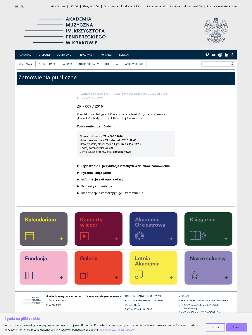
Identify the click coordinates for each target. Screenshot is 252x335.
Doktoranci (64, 54)
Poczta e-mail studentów (222, 6)
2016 (100, 97)
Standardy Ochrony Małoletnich (201, 311)
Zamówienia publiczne (94, 93)
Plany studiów (91, 6)
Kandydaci (25, 54)
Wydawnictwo (134, 64)
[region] (126, 324)
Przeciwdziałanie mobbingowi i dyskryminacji (200, 306)
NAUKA (65, 64)
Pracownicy (86, 54)
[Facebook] (232, 55)
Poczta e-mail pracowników (185, 6)
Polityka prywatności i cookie (116, 329)
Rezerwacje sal (156, 6)
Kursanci (106, 54)
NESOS (74, 6)
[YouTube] (213, 55)
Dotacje (185, 296)
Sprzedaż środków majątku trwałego (204, 300)
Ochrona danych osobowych (143, 296)
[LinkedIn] (226, 55)
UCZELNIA (24, 64)
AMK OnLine (57, 6)
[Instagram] (220, 55)
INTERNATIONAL (87, 64)
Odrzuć (215, 327)
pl (16, 6)
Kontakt (124, 54)
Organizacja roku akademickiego (123, 6)
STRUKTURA (45, 64)
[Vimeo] (207, 55)
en (22, 6)
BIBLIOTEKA (111, 64)
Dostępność (132, 304)
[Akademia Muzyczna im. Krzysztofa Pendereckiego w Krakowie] (65, 28)
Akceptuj (237, 327)
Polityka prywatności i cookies (144, 300)
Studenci (44, 54)
